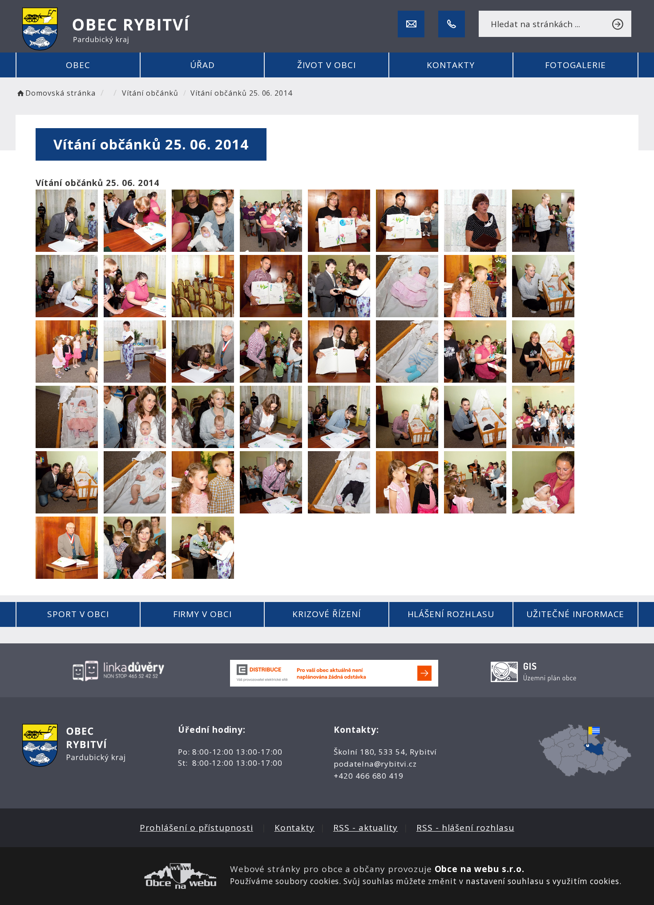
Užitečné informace (575, 614)
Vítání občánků (150, 93)
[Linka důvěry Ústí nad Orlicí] (119, 670)
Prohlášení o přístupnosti (196, 827)
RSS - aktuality (365, 827)
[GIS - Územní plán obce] (535, 670)
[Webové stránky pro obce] (119, 876)
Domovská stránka (60, 93)
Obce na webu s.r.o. (480, 869)
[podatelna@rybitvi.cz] (411, 24)
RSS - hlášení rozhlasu (465, 827)
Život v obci (326, 65)
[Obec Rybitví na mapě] (585, 749)
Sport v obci (78, 614)
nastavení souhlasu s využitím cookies (542, 881)
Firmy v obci (202, 614)
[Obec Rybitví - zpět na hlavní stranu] (106, 29)
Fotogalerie (575, 65)
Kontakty (451, 65)
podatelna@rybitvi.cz (375, 764)
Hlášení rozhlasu (451, 614)
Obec (78, 65)
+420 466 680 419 (369, 776)
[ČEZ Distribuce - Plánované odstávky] (334, 672)
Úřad (202, 65)
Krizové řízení (326, 614)
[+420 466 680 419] (451, 24)
